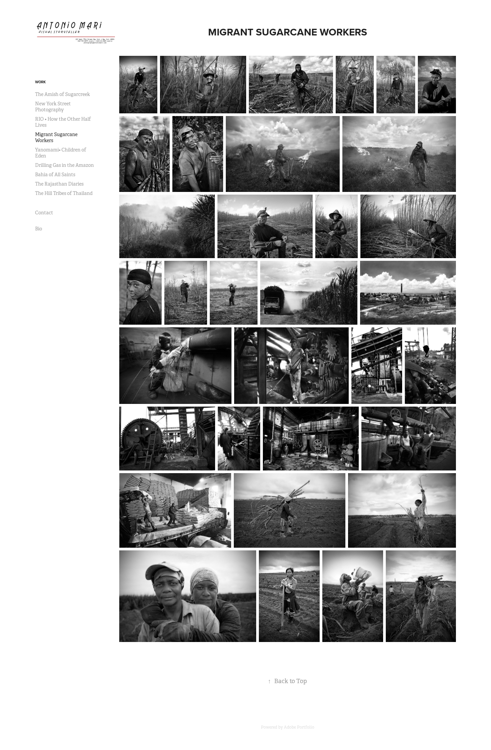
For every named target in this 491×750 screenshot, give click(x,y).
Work (40, 82)
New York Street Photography (53, 107)
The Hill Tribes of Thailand (64, 193)
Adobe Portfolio (299, 727)
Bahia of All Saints (55, 175)
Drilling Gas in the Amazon (64, 165)
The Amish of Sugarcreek (62, 94)
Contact (44, 213)
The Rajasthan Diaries (59, 184)
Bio (38, 229)
